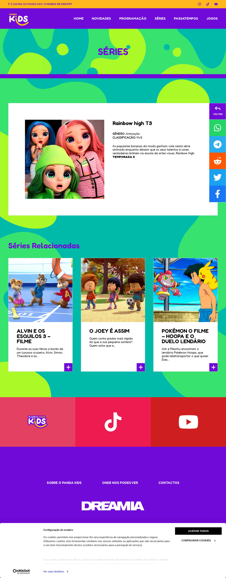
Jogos (212, 18)
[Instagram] (199, 4)
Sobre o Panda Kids (64, 483)
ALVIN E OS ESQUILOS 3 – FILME (33, 336)
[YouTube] (216, 4)
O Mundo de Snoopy (58, 3)
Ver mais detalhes (53, 571)
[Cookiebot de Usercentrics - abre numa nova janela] (21, 571)
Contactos (168, 483)
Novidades (101, 18)
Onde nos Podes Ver (120, 483)
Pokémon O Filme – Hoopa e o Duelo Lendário (185, 336)
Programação (132, 18)
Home (79, 18)
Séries (160, 18)
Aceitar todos (198, 531)
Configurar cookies (196, 540)
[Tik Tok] (207, 4)
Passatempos (186, 18)
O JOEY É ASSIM (109, 331)
